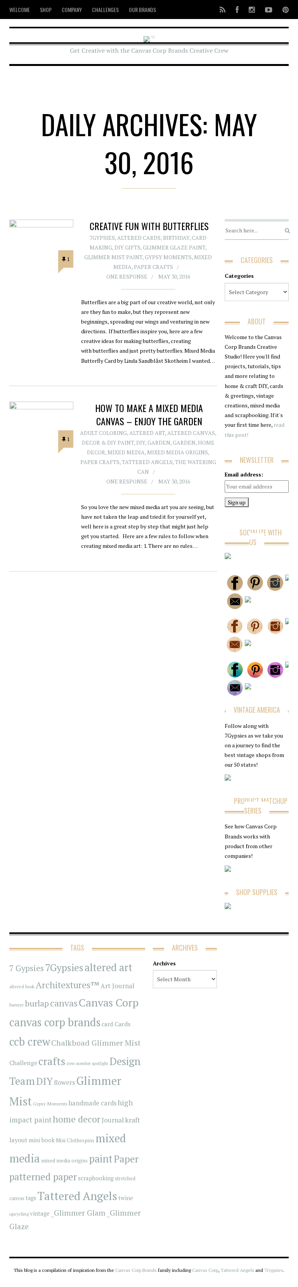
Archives (164, 963)
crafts (51, 1061)
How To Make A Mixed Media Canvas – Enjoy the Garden (149, 414)
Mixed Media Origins (177, 452)
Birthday (176, 237)
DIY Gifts (127, 247)
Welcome (19, 9)
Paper (126, 1158)
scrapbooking (96, 1178)
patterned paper (43, 1176)
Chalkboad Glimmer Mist (96, 1043)
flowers (64, 1082)
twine (125, 1198)
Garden (158, 442)
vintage (40, 1213)
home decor (76, 1119)
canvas (64, 1003)
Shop (46, 9)
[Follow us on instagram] (252, 9)
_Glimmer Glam (78, 1213)
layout (18, 1140)
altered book (22, 986)
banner (16, 1005)
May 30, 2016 (174, 276)
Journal (113, 1120)
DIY (140, 442)
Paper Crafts (153, 266)
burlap (37, 1003)
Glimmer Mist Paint (113, 257)
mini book (42, 1140)
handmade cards (92, 1103)
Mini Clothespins (75, 1140)
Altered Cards (139, 237)
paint (101, 1159)
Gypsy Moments (168, 257)
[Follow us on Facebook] (237, 9)
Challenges (105, 9)
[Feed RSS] (222, 9)
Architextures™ (67, 985)
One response (126, 276)
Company (72, 9)
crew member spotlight (87, 1063)
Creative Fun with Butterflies (149, 226)
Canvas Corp (109, 1002)
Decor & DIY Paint (108, 442)
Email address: (244, 474)
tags (31, 1198)
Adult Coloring (103, 433)
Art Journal (117, 986)
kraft (132, 1119)
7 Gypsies (26, 968)
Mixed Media (126, 452)
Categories (239, 275)
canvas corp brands (54, 1022)
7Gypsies (102, 237)
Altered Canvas (191, 433)
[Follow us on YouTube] (268, 9)
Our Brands (142, 9)
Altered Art (147, 433)
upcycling (19, 1214)
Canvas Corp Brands (136, 1270)
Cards (122, 1024)
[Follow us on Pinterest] (283, 9)
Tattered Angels (147, 462)
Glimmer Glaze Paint (174, 247)
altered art (108, 967)
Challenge (23, 1063)
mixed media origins (64, 1160)
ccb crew (29, 1041)
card (107, 1024)
